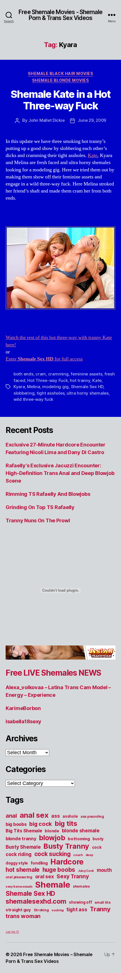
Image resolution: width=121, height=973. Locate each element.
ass (55, 816)
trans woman (23, 916)
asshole (70, 816)
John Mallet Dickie (46, 120)
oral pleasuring (19, 877)
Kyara (19, 386)
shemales (81, 886)
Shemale (52, 885)
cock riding (19, 854)
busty (98, 839)
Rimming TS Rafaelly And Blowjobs (48, 494)
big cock (40, 824)
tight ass (76, 909)
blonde (52, 830)
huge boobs (58, 869)
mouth (104, 870)
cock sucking (52, 853)
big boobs (16, 824)
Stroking (41, 910)
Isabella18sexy (23, 721)
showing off (80, 902)
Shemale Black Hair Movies (60, 73)
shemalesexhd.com (36, 901)
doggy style (17, 863)
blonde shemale (81, 830)
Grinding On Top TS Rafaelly (40, 507)
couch (78, 855)
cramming (58, 374)
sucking (57, 910)
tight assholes (50, 393)
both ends (23, 374)
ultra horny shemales (88, 393)
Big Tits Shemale (24, 830)
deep (89, 855)
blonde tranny (21, 838)
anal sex (34, 815)
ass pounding (92, 816)
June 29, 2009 (92, 120)
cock (97, 847)
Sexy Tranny (73, 876)
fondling (39, 863)
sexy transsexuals (19, 886)
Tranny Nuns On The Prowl (38, 520)
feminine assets (86, 374)
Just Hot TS (12, 931)
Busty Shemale (23, 847)
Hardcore (67, 861)
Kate (92, 155)
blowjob (52, 837)
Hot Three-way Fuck (47, 380)
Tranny (100, 909)
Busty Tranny (66, 846)
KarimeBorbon (23, 708)
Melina (33, 386)
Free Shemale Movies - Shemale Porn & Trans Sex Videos (60, 15)
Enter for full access (44, 359)
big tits (66, 823)
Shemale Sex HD (87, 386)
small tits (102, 902)
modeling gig (55, 386)
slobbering (24, 393)
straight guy (18, 909)
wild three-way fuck (33, 399)
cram (40, 374)
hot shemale (23, 869)
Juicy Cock (86, 871)
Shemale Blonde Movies (60, 80)
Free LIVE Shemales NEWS (53, 673)
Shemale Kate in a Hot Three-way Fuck (61, 100)
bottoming (79, 838)
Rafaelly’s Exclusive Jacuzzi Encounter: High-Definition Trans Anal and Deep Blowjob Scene (60, 473)
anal (11, 815)
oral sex (44, 876)
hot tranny (80, 380)
